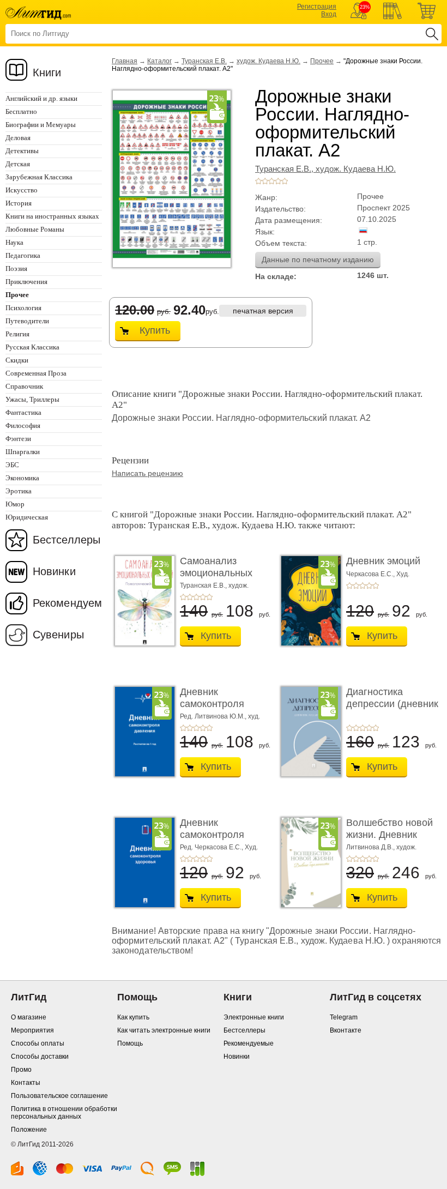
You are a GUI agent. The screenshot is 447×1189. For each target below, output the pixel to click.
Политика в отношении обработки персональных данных (64, 1112)
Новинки (54, 571)
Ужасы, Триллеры (32, 399)
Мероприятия (32, 1030)
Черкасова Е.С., (371, 574)
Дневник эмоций (383, 561)
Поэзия (16, 268)
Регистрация (316, 6)
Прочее (322, 61)
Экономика (22, 478)
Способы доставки (40, 1056)
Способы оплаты (37, 1043)
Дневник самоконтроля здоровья (212, 834)
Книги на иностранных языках (52, 216)
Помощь (130, 1043)
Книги (47, 73)
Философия (22, 425)
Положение (29, 1129)
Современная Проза (36, 373)
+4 (278, 181)
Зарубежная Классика (39, 177)
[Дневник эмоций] (308, 600)
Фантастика (23, 412)
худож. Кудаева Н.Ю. (268, 61)
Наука (14, 242)
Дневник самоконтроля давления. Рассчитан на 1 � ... (226, 709)
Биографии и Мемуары (40, 124)
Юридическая (26, 517)
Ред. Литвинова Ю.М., (214, 716)
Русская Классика (32, 347)
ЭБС (12, 465)
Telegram (344, 1017)
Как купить (133, 1017)
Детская (17, 164)
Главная (124, 61)
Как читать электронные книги (163, 1030)
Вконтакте (345, 1030)
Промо (21, 1069)
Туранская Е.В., (285, 169)
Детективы (22, 151)
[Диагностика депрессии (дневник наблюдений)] (308, 731)
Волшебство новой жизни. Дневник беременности (389, 834)
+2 (265, 181)
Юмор (15, 504)
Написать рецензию (147, 473)
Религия (17, 334)
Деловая (18, 138)
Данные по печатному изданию (318, 259)
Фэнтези (18, 438)
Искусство (21, 190)
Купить (155, 330)
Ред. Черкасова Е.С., (212, 847)
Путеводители (27, 321)
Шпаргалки (22, 452)
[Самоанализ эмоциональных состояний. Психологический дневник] (141, 600)
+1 (258, 181)
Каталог (159, 61)
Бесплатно (21, 111)
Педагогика (22, 255)
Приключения (26, 281)
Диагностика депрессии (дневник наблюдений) (392, 703)
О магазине (28, 1017)
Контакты (25, 1083)
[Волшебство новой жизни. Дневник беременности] (308, 862)
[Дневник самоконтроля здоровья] (141, 862)
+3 (271, 181)
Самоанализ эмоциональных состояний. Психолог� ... (216, 579)
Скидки (16, 360)
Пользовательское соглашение (59, 1096)
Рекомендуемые (249, 1043)
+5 (284, 181)
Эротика (18, 491)
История (18, 203)
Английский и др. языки (41, 98)
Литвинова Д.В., (371, 847)
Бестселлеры (66, 540)
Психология (23, 308)
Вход (328, 14)
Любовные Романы (34, 229)
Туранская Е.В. (204, 61)
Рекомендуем (67, 603)
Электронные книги (254, 1017)
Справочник (24, 386)
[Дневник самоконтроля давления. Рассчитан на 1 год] (141, 731)
